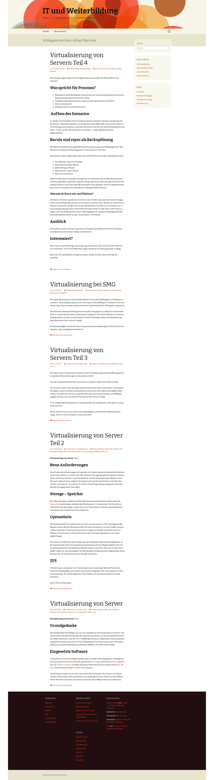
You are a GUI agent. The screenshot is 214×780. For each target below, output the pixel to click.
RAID (99, 290)
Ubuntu (60, 451)
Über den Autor (60, 31)
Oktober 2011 (81, 748)
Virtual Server (55, 293)
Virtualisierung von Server (86, 603)
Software (94, 364)
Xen (102, 451)
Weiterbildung (50, 722)
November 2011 (81, 744)
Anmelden (140, 92)
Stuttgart (112, 69)
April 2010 (79, 756)
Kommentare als (144, 99)
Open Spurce (92, 290)
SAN (106, 69)
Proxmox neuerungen (84, 703)
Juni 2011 (79, 752)
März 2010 (79, 760)
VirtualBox (76, 667)
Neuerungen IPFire (82, 706)
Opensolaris (109, 449)
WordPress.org (142, 103)
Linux (94, 661)
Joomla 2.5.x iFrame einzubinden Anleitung (117, 705)
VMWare (64, 293)
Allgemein (48, 703)
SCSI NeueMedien (143, 64)
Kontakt (46, 31)
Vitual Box (90, 451)
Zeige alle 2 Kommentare (61, 269)
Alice (108, 726)
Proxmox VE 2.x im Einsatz (85, 710)
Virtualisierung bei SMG (83, 284)
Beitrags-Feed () (144, 96)
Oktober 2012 (81, 741)
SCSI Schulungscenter (145, 68)
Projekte (79, 290)
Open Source (100, 69)
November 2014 (81, 737)
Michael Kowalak (113, 703)
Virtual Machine (115, 290)
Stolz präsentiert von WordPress (55, 775)
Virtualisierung (85, 69)
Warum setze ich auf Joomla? (86, 721)
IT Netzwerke (74, 69)
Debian (94, 449)
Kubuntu (101, 449)
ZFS (106, 451)
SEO (46, 714)
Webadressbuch (143, 76)
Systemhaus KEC (143, 72)
